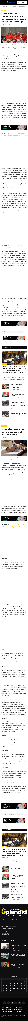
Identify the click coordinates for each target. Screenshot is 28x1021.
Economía (15, 1007)
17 (14, 985)
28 (3, 990)
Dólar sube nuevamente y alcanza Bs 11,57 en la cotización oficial (17, 386)
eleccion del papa (19, 331)
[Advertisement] (14, 88)
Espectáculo (11, 1011)
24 (14, 988)
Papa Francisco (11, 814)
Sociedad (8, 1007)
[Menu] (2, 2)
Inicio (3, 1007)
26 (21, 988)
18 (17, 985)
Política (4, 1009)
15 (6, 985)
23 (10, 988)
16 (10, 985)
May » (6, 993)
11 (17, 983)
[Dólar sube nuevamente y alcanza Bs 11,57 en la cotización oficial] (5, 386)
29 (6, 990)
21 (3, 988)
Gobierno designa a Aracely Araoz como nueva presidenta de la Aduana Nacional (18, 964)
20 (24, 985)
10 (14, 983)
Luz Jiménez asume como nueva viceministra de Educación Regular (18, 394)
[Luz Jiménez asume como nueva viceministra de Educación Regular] (5, 394)
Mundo (3, 10)
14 (3, 985)
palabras (4, 814)
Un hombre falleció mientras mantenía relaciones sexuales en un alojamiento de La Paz (18, 956)
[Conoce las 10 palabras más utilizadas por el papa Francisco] (14, 448)
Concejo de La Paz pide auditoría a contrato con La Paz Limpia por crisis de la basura (18, 413)
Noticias (10, 1009)
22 (6, 988)
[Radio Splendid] (10, 2)
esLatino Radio (21, 1011)
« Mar (2, 993)
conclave (4, 331)
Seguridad (22, 1007)
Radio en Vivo (21, 2)
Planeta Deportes (19, 1009)
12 (21, 983)
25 (17, 988)
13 (24, 983)
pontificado (19, 814)
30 (10, 990)
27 (24, 988)
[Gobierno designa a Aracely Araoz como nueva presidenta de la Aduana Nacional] (5, 964)
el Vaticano (10, 331)
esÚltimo (4, 363)
